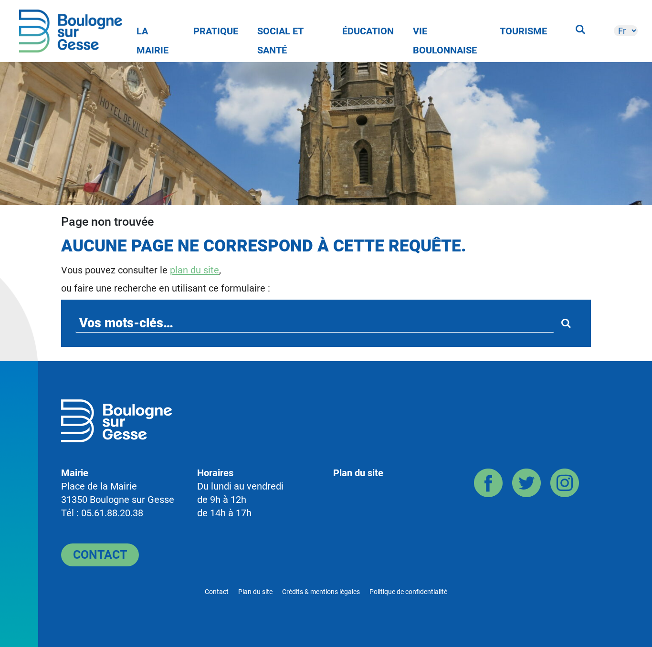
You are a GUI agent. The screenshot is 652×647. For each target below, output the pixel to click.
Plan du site (358, 473)
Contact (100, 555)
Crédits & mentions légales (321, 591)
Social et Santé (280, 33)
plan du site (194, 270)
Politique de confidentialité (408, 591)
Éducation (368, 31)
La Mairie (152, 33)
